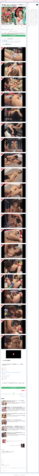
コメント (2, 453)
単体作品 (19, 372)
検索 (28, 3)
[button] (22, 26)
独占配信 (8, 372)
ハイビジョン (5, 372)
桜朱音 (4, 373)
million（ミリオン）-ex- (6, 376)
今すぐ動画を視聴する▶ (13, 35)
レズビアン (11, 372)
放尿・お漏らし (16, 372)
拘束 (13, 372)
